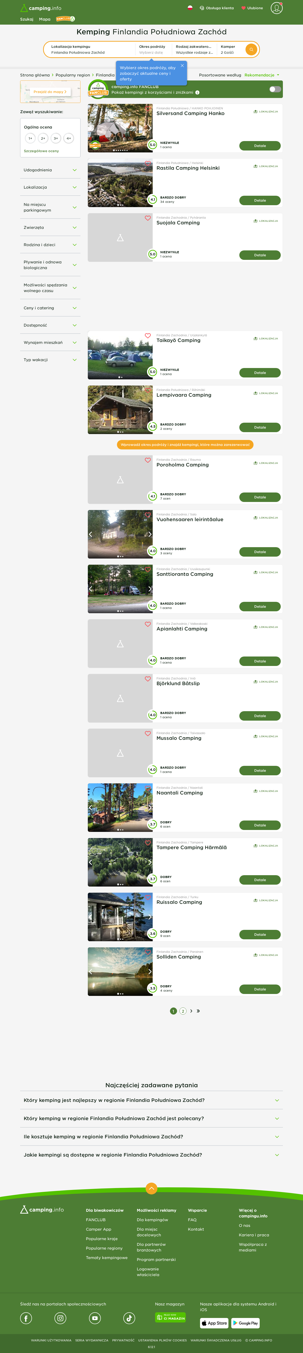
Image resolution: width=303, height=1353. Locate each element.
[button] (91, 49)
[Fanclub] (65, 19)
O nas (244, 1225)
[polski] (190, 8)
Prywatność (123, 1340)
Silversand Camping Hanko (190, 113)
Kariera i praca (254, 1234)
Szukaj (26, 19)
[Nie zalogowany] (277, 8)
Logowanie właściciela (148, 1271)
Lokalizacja (268, 111)
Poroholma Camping (182, 464)
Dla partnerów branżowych (151, 1247)
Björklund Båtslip (178, 683)
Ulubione (255, 8)
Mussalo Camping (178, 738)
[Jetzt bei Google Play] (245, 1323)
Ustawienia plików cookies (162, 1340)
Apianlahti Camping (181, 628)
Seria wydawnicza (91, 1340)
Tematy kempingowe (107, 1257)
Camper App (98, 1229)
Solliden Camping (178, 956)
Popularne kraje (102, 1238)
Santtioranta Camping (184, 574)
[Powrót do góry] (151, 1188)
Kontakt (196, 1229)
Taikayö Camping (178, 340)
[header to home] (40, 8)
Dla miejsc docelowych (149, 1232)
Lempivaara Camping (183, 395)
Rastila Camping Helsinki (188, 168)
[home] (42, 1209)
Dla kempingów (152, 1219)
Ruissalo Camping (179, 902)
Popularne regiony (104, 1248)
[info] (197, 92)
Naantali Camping (179, 792)
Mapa (44, 19)
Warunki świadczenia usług (216, 1340)
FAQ (192, 1219)
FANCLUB (96, 1219)
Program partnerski (156, 1259)
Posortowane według (220, 74)
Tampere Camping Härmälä (191, 847)
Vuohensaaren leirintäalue (189, 519)
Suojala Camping (178, 222)
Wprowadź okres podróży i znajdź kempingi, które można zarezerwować (185, 445)
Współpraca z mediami (253, 1247)
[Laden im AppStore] (214, 1323)
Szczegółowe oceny (41, 151)
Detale (260, 146)
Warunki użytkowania (51, 1340)
